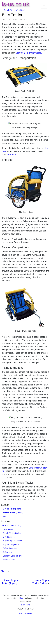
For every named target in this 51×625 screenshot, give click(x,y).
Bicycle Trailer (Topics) (13, 513)
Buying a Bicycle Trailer (13, 544)
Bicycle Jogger (9, 537)
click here (11, 154)
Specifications (9, 560)
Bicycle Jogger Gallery (12, 541)
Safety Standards (10, 548)
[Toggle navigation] (44, 6)
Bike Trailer (12, 15)
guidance (21, 598)
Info (4, 516)
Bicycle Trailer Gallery (12, 533)
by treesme (25, 605)
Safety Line (7, 552)
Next (4, 571)
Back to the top (25, 614)
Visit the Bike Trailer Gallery (29, 53)
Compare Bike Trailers (12, 556)
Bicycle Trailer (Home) (12, 509)
